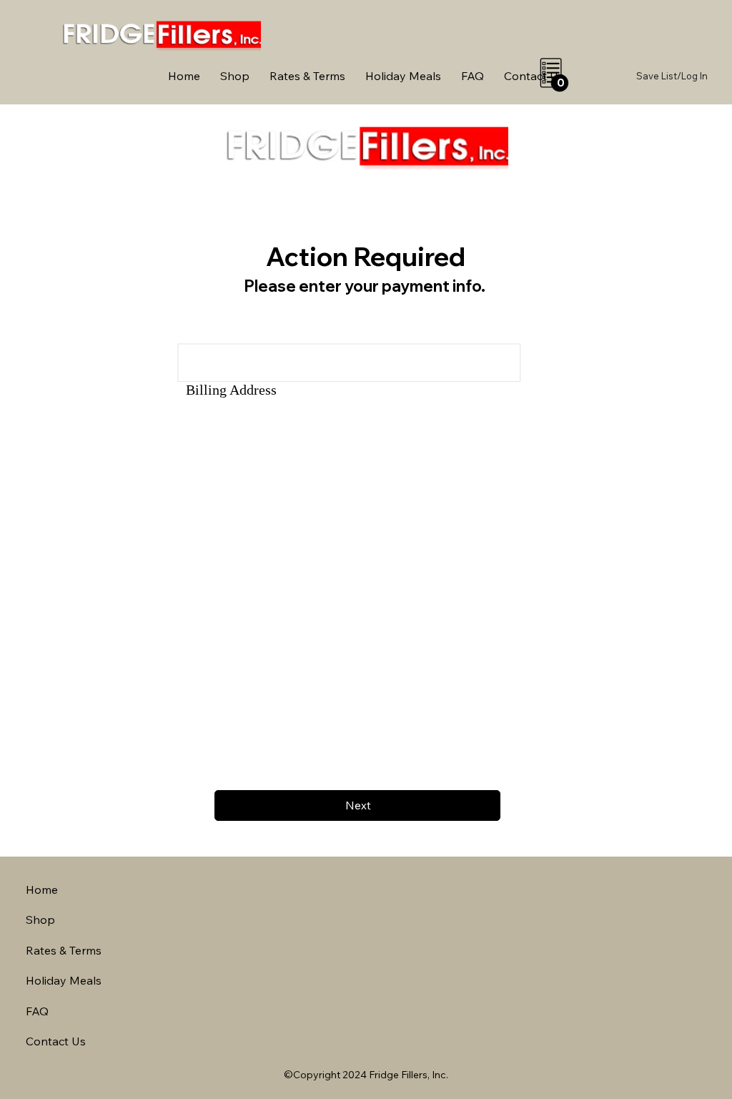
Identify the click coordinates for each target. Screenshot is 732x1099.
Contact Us (56, 1041)
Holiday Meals (64, 980)
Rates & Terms (64, 950)
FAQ (37, 1011)
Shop (40, 919)
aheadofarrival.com (454, 997)
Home (42, 889)
